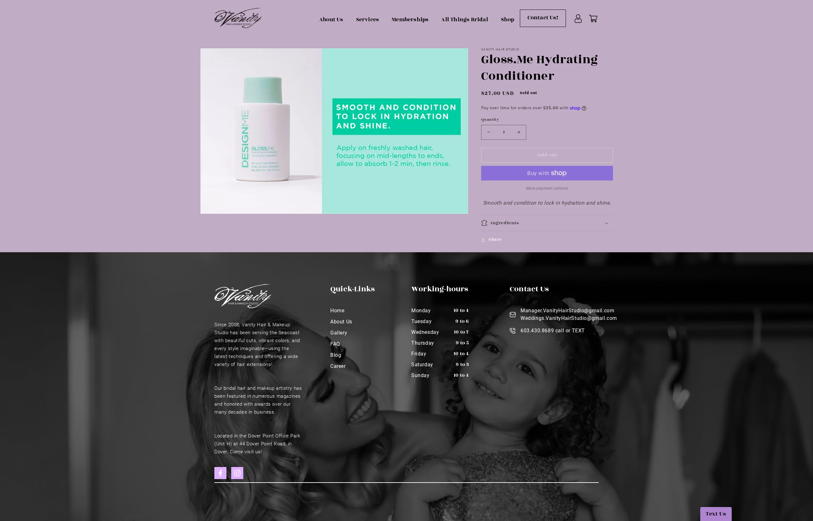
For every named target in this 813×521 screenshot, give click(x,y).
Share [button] (495, 239)
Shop (507, 20)
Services (367, 20)
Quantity (490, 119)
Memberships (410, 20)
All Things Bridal (464, 20)
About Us (331, 20)
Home (337, 311)
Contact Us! (542, 18)
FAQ (335, 344)
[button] (547, 223)
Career (338, 366)
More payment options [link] (547, 188)
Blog (335, 355)
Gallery (338, 333)
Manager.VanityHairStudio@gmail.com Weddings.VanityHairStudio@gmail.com (569, 314)
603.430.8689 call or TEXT (553, 331)
